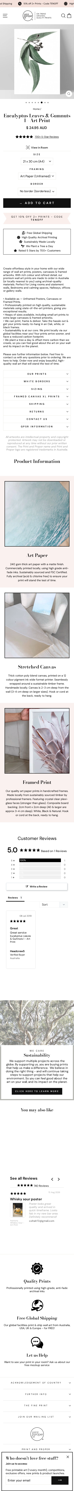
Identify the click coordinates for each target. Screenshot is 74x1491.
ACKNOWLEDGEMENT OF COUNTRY (36, 1382)
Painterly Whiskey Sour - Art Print (17, 1223)
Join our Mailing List (36, 1416)
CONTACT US (37, 419)
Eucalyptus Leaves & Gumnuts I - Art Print (20, 938)
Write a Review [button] (38, 886)
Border (37, 184)
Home (36, 109)
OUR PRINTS (37, 373)
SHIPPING (37, 404)
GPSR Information (37, 426)
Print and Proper (36, 1449)
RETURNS (37, 411)
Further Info (36, 1394)
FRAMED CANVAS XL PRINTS (37, 396)
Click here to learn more (37, 1091)
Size (37, 154)
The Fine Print (36, 1405)
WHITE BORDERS (37, 381)
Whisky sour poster (26, 1199)
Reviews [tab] (13, 897)
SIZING (37, 389)
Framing (37, 169)
